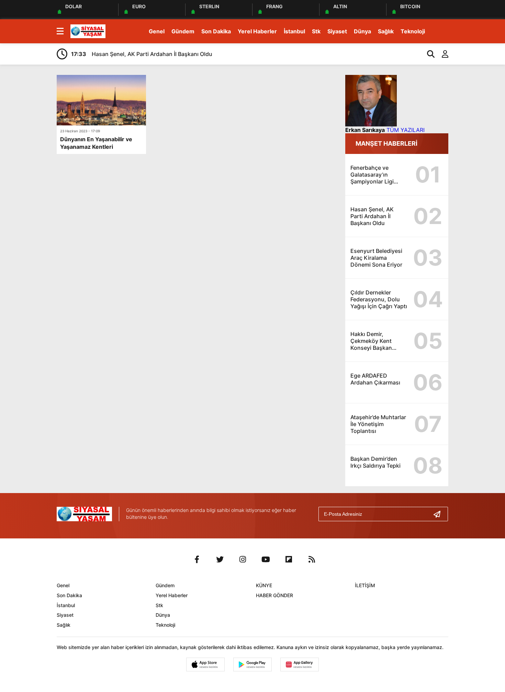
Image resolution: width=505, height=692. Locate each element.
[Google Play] (252, 664)
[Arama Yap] (428, 53)
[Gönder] (439, 514)
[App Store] (205, 664)
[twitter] (220, 559)
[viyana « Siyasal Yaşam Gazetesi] (87, 30)
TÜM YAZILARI (405, 129)
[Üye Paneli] (441, 53)
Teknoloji (413, 31)
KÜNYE (264, 585)
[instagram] (243, 559)
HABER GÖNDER (274, 595)
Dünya (362, 31)
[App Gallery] (299, 664)
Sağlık (386, 31)
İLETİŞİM (365, 585)
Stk (316, 31)
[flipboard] (289, 559)
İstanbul (294, 31)
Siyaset (337, 31)
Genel (157, 31)
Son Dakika (216, 31)
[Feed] (312, 559)
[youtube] (266, 559)
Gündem (182, 31)
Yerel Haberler (257, 31)
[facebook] (197, 559)
